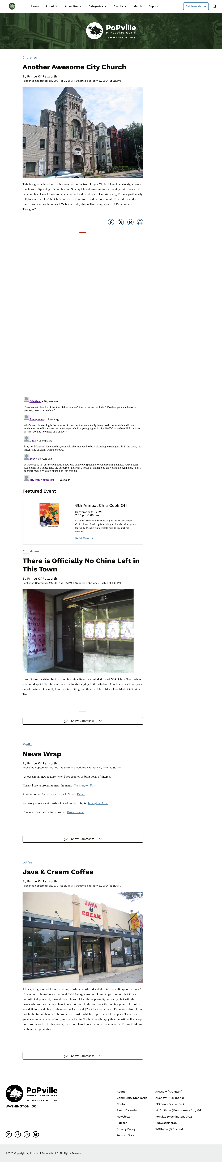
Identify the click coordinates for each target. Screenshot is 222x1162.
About (50, 6)
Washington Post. (85, 785)
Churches (30, 57)
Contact (122, 1104)
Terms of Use (125, 1135)
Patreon (122, 1122)
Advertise (71, 6)
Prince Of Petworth (42, 76)
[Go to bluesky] (36, 1134)
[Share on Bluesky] (130, 222)
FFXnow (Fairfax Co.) (169, 1104)
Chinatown (31, 551)
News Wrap (42, 754)
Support (154, 6)
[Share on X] (121, 222)
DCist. (81, 794)
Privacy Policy (126, 1129)
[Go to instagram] (27, 1134)
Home (35, 6)
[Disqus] (83, 349)
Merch (138, 6)
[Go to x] (9, 1134)
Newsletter (124, 1116)
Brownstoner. (75, 812)
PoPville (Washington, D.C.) (173, 1116)
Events (118, 6)
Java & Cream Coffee (58, 872)
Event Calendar (127, 1110)
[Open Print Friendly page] (140, 222)
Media (27, 744)
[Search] (214, 6)
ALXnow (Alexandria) (169, 1097)
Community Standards (132, 1097)
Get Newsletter (196, 6)
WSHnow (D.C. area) (169, 1129)
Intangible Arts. (98, 803)
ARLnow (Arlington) (168, 1091)
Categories (95, 6)
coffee (27, 862)
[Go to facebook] (18, 1134)
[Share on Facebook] (111, 222)
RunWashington (166, 1122)
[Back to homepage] (15, 6)
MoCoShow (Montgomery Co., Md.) (179, 1110)
